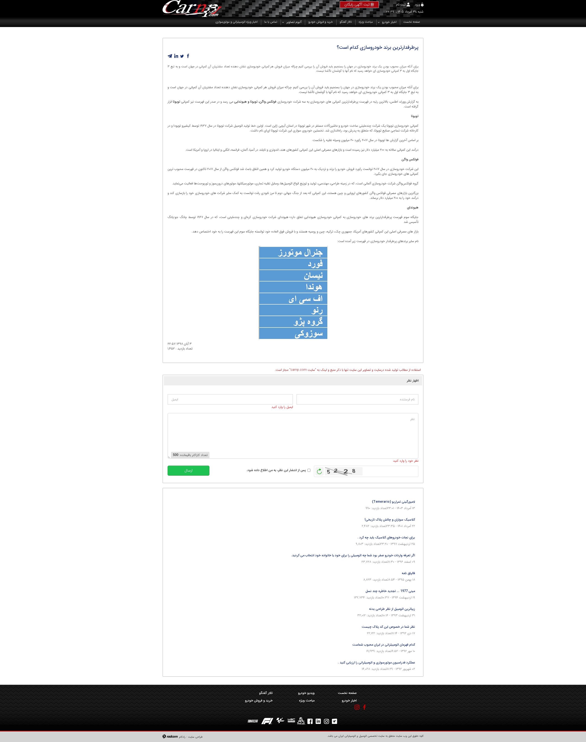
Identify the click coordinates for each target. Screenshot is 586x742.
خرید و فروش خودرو (259, 700)
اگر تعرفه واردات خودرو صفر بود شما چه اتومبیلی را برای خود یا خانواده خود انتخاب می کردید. (353, 555)
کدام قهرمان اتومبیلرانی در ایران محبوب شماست (383, 644)
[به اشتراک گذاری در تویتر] (182, 56)
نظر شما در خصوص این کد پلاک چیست (388, 626)
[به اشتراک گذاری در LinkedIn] (176, 56)
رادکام (182, 737)
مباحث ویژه (307, 700)
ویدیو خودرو (306, 693)
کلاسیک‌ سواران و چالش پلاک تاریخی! (390, 519)
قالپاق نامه (408, 573)
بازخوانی (319, 470)
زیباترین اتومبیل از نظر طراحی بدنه (392, 608)
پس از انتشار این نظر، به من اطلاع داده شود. (276, 470)
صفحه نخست (347, 693)
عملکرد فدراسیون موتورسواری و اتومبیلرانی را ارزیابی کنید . (376, 662)
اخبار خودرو (349, 700)
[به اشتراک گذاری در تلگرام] (170, 56)
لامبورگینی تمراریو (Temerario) (393, 501)
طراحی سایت (195, 737)
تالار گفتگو (266, 693)
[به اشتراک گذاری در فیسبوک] (188, 56)
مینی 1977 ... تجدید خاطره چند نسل (390, 591)
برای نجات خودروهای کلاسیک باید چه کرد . (386, 537)
